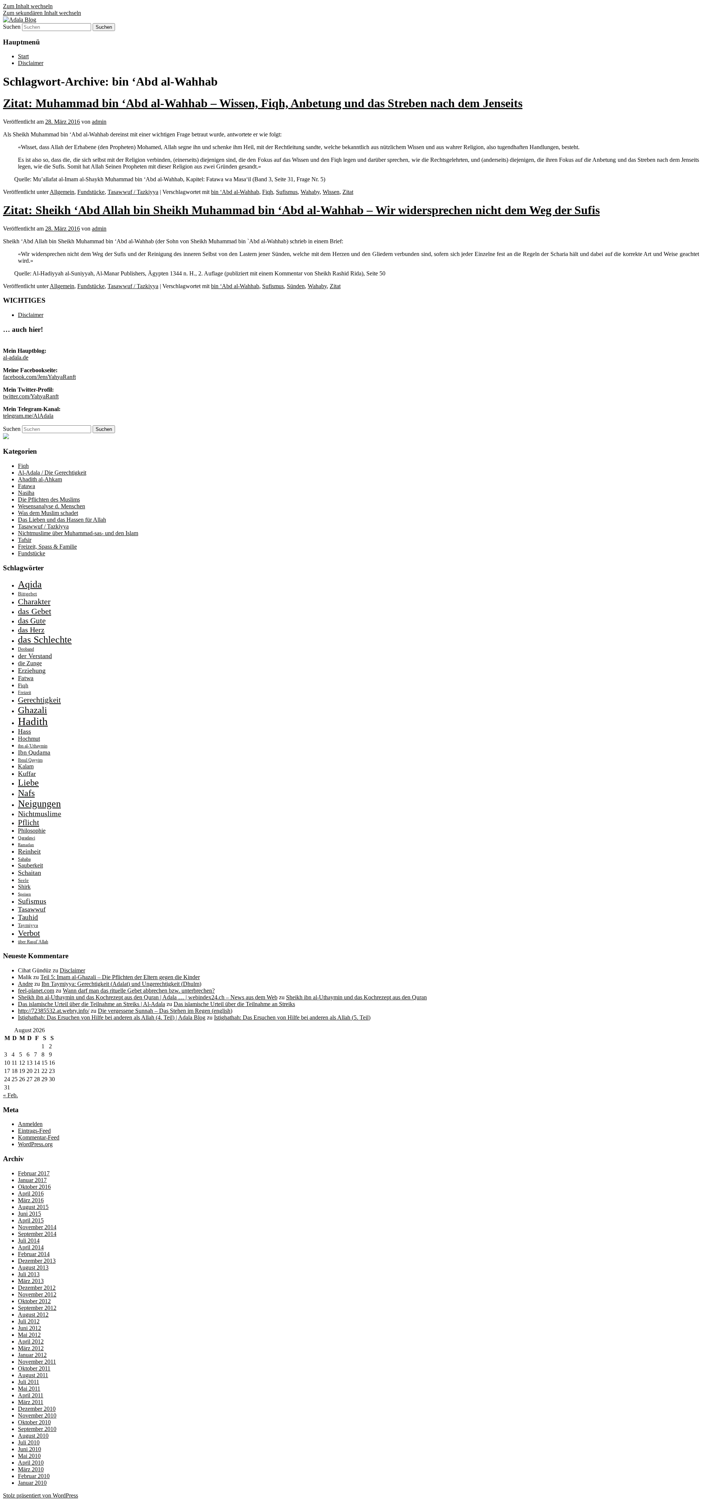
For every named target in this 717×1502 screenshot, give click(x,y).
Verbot (29, 933)
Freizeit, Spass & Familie (47, 546)
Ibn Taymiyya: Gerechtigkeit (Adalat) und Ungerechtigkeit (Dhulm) (121, 984)
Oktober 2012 (34, 1301)
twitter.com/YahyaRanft (31, 396)
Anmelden (30, 1124)
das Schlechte (45, 639)
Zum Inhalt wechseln (28, 6)
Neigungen (39, 803)
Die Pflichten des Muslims (49, 499)
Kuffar (27, 773)
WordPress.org (35, 1144)
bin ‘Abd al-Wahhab (235, 192)
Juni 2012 (29, 1328)
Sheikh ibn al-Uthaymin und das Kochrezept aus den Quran (356, 997)
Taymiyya (28, 925)
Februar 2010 (34, 1476)
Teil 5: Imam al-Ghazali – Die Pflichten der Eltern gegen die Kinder (120, 977)
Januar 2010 (32, 1483)
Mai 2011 (29, 1388)
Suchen (12, 27)
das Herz (31, 630)
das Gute (32, 620)
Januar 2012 (32, 1355)
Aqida (30, 584)
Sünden (296, 286)
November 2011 (37, 1361)
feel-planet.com (36, 990)
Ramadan (26, 845)
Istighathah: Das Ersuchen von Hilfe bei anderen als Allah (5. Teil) (292, 1017)
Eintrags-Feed (34, 1131)
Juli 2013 (29, 1274)
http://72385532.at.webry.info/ (53, 1011)
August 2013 (33, 1267)
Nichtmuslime (39, 813)
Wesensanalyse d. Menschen (51, 506)
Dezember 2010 (37, 1409)
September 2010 (37, 1429)
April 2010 (31, 1462)
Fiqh (267, 192)
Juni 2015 (29, 1213)
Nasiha (26, 493)
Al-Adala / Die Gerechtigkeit (52, 472)
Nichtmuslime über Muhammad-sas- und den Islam (78, 533)
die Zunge (30, 663)
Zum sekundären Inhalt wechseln (42, 13)
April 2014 (31, 1247)
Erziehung (32, 670)
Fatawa (26, 486)
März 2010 (31, 1469)
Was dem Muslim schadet (48, 513)
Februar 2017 (34, 1173)
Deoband (26, 649)
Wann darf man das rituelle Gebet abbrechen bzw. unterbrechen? (139, 990)
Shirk (24, 886)
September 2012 (37, 1308)
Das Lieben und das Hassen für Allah (62, 519)
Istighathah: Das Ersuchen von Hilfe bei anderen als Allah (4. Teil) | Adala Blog (111, 1017)
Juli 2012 (29, 1321)
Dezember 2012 (37, 1287)
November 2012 (37, 1294)
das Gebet (34, 611)
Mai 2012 (29, 1335)
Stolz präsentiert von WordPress (40, 1495)
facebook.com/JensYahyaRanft (39, 377)
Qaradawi (26, 838)
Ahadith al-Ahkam (40, 479)
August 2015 (33, 1207)
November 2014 (37, 1227)
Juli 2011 (28, 1382)
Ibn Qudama (34, 752)
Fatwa (26, 678)
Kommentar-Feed (38, 1137)
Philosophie (32, 830)
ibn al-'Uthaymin (32, 746)
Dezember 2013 (37, 1261)
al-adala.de (15, 357)
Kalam (26, 766)
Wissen (331, 192)
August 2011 (33, 1375)
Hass (24, 731)
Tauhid (28, 917)
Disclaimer (30, 63)
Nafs (26, 793)
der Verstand (35, 656)
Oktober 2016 (34, 1187)
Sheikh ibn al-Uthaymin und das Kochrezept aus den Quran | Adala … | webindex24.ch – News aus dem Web (147, 997)
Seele (23, 880)
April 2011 (30, 1395)
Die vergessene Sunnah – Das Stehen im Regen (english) (165, 1011)
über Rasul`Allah (33, 941)
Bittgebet (27, 593)
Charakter (34, 601)
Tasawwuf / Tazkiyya (133, 192)
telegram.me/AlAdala (28, 416)
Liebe (28, 782)
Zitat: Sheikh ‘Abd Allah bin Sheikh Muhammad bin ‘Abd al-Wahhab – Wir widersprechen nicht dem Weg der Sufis (301, 210)
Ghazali (32, 710)
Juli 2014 (29, 1240)
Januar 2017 (32, 1180)
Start (23, 56)
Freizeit (24, 692)
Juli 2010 (29, 1442)
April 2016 (31, 1193)
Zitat (347, 192)
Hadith (33, 721)
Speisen (24, 894)
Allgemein (62, 192)
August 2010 (33, 1435)
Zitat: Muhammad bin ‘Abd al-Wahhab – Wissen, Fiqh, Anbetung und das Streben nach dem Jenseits (262, 103)
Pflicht (28, 822)
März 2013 (31, 1281)
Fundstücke (91, 192)
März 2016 (31, 1200)
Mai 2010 (29, 1456)
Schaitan (29, 872)
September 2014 (37, 1234)
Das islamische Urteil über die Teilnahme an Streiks (234, 1004)
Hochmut (29, 738)
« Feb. (10, 1095)
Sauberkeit (30, 865)
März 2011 (30, 1402)
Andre (25, 984)
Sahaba (24, 859)
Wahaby (310, 192)
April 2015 (31, 1220)
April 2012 (31, 1341)
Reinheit (29, 851)
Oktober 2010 (34, 1422)
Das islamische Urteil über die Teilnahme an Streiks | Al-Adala (91, 1004)
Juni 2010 (29, 1449)
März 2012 (31, 1348)
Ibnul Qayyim (30, 760)
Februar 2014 (34, 1254)
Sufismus (287, 192)
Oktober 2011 (34, 1368)
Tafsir (24, 540)
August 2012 (33, 1314)
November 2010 (37, 1415)
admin (99, 121)
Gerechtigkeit (39, 700)
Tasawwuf (32, 909)
